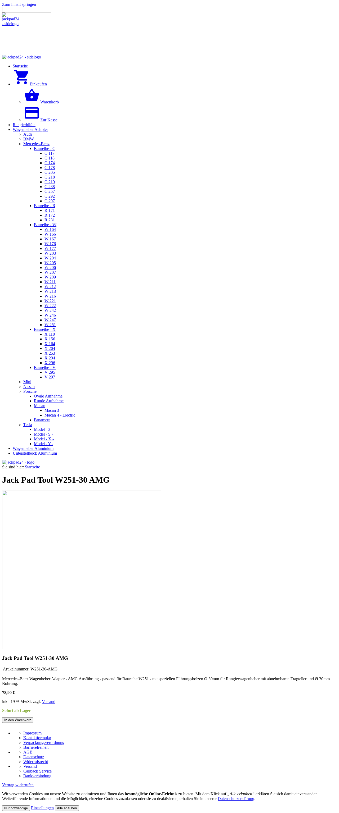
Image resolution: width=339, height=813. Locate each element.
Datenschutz (33, 757)
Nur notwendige (16, 808)
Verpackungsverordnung (43, 742)
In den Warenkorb (17, 720)
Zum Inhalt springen (19, 4)
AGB (28, 752)
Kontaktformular (37, 738)
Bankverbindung (37, 776)
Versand (48, 701)
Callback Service (37, 771)
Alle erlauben (67, 808)
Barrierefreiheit (35, 747)
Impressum (32, 733)
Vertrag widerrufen (18, 785)
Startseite (32, 467)
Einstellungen (42, 808)
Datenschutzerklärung (236, 798)
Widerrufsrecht (35, 761)
